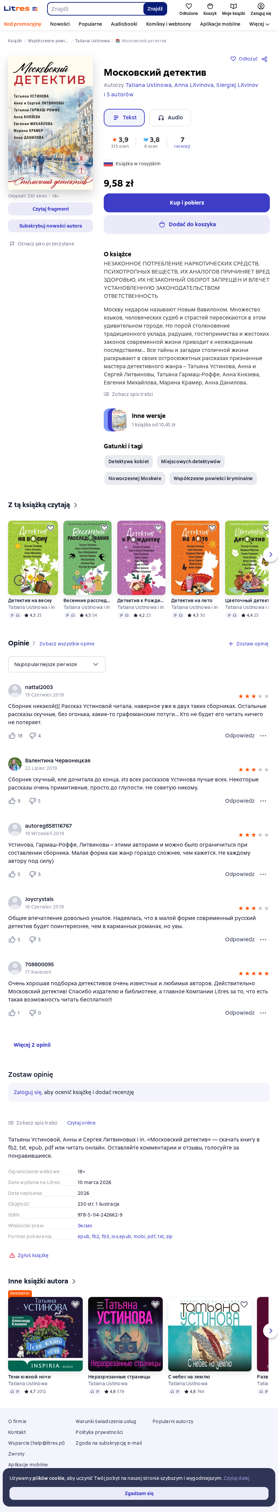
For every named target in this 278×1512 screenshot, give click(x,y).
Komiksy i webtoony (168, 24)
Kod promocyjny (22, 24)
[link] (129, 687)
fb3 (106, 1236)
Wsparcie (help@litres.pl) (36, 1443)
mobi (139, 1236)
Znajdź (155, 9)
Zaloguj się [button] (27, 1092)
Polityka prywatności (99, 1432)
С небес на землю (189, 1377)
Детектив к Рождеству (141, 600)
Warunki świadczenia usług (106, 1421)
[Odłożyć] (50, 528)
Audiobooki (124, 24)
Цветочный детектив (249, 600)
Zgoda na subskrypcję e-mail (109, 1443)
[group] (139, 690)
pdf (151, 1236)
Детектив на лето (192, 600)
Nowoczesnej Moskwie (134, 478)
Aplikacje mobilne (220, 24)
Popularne (90, 24)
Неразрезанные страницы (119, 1377)
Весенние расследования (87, 600)
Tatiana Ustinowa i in (31, 607)
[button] (50, 209)
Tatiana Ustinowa (27, 1383)
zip (169, 1236)
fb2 (96, 1236)
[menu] (57, 664)
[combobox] (95, 9)
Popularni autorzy (173, 1421)
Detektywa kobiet (128, 461)
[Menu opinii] (263, 735)
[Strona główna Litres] (21, 9)
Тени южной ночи (29, 1377)
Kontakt (17, 1432)
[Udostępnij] (266, 58)
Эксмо (85, 1226)
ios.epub (121, 1236)
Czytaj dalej (237, 1478)
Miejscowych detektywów (191, 461)
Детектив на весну (30, 600)
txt (161, 1236)
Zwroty (16, 1454)
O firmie (17, 1421)
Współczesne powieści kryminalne (213, 478)
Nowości (60, 24)
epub (84, 1236)
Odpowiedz (240, 735)
